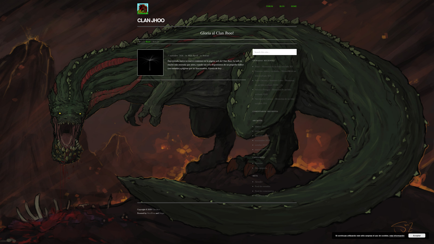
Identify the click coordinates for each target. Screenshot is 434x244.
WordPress (151, 213)
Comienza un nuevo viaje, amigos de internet (203, 50)
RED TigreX (193, 55)
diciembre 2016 (262, 135)
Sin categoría (261, 168)
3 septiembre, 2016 (175, 55)
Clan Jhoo (150, 20)
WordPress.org (261, 195)
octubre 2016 (261, 145)
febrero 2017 (261, 126)
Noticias (206, 55)
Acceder (258, 181)
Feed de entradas (262, 186)
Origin (161, 213)
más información (397, 235)
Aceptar (417, 235)
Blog (282, 6)
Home (294, 6)
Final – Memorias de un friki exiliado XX (274, 66)
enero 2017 (260, 131)
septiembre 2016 (262, 149)
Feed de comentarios (264, 191)
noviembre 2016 (262, 140)
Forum (269, 6)
